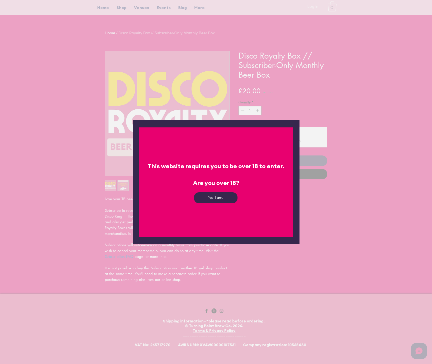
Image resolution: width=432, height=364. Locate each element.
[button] (216, 197)
